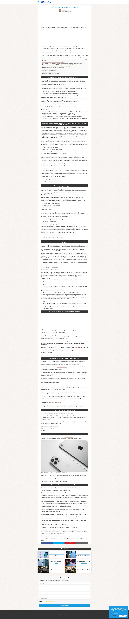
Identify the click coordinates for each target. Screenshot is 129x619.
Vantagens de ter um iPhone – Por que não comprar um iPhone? (53, 67)
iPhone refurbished (50, 481)
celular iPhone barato (69, 436)
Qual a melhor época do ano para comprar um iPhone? (51, 73)
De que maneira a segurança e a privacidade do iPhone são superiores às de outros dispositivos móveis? (59, 64)
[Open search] (90, 2)
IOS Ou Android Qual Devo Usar (52, 426)
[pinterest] (70, 543)
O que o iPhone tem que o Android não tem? (49, 70)
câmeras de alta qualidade (46, 350)
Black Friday (77, 487)
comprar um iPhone (78, 347)
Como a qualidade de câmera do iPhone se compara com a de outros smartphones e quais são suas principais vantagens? (62, 63)
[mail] (82, 543)
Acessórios (69, 1)
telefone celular (76, 355)
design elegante (51, 286)
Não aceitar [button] (114, 615)
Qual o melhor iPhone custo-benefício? (48, 71)
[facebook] (47, 543)
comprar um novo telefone (62, 366)
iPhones (51, 46)
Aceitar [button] (122, 615)
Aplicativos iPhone (85, 1)
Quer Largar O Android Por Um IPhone (53, 402)
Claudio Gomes (64, 10)
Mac (80, 1)
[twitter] (59, 543)
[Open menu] (38, 2)
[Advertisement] (64, 19)
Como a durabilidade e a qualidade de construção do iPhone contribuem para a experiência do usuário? (59, 66)
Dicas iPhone (64, 1)
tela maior (48, 336)
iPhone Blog (64, 11)
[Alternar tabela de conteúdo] (86, 60)
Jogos (78, 1)
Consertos (74, 1)
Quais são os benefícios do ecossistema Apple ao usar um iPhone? (53, 61)
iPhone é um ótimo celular (47, 341)
